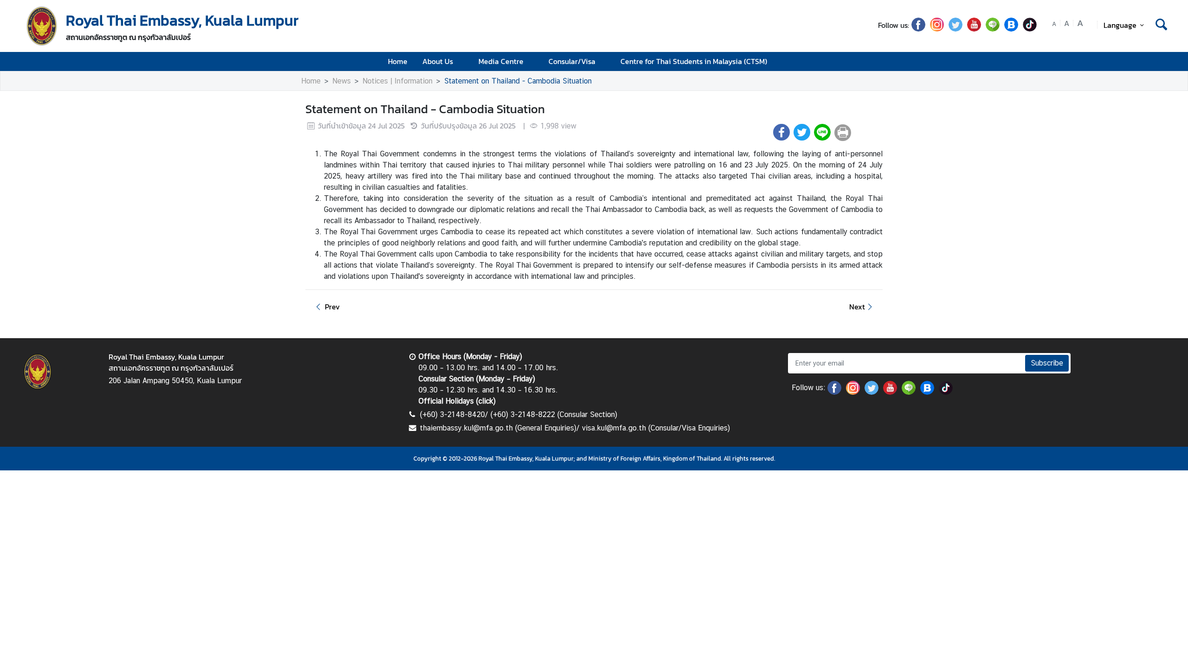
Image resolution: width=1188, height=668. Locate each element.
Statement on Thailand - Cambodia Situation (518, 81)
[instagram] (937, 28)
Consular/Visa (572, 61)
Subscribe (1047, 363)
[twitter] (955, 28)
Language (1120, 25)
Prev (332, 306)
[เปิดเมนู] (1160, 61)
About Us (437, 61)
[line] (992, 28)
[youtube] (974, 28)
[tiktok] (1029, 28)
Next (857, 306)
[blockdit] (1011, 28)
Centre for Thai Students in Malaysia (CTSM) (693, 61)
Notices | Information (397, 81)
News (341, 81)
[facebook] (918, 28)
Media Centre (500, 61)
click (485, 401)
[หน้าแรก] (41, 26)
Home (397, 61)
